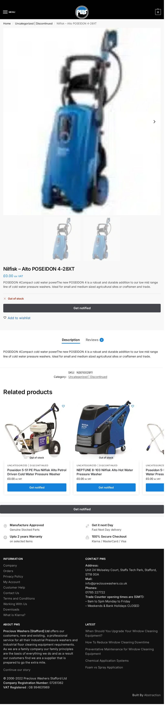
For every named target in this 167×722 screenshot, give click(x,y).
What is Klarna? (14, 615)
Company (10, 565)
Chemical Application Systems (107, 660)
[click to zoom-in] (82, 121)
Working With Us (15, 604)
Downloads (11, 609)
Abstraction (152, 695)
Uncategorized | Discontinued (34, 23)
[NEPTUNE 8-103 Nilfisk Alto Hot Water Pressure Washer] (104, 430)
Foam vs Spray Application (104, 667)
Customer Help (14, 587)
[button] (157, 12)
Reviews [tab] (94, 340)
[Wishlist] (63, 406)
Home (7, 23)
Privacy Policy (13, 576)
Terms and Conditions (19, 598)
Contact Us (11, 593)
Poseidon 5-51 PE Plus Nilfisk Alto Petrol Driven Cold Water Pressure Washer (36, 472)
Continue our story (16, 670)
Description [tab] (71, 340)
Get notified (36, 487)
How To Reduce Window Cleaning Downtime (117, 642)
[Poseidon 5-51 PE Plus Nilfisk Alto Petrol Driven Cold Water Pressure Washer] (34, 430)
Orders (8, 571)
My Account (11, 582)
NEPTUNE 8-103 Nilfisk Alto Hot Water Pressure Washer (105, 472)
